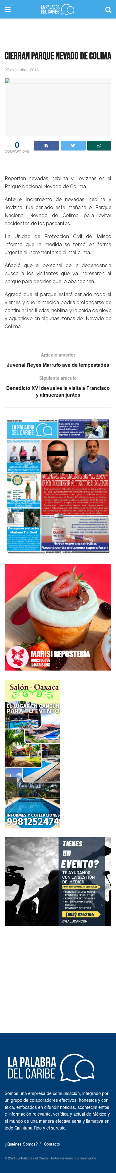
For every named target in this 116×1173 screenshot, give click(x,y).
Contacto (52, 1144)
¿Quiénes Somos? (21, 1144)
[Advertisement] (58, 32)
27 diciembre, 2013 (22, 69)
